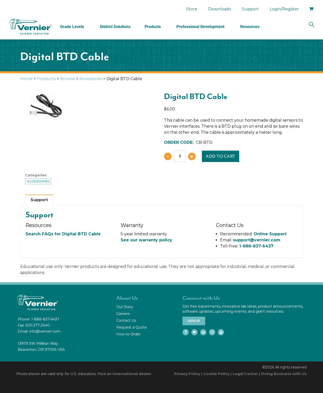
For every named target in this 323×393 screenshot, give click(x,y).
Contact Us (126, 320)
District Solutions (115, 26)
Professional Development (200, 26)
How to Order (128, 334)
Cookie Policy (216, 374)
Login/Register (284, 9)
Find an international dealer (124, 374)
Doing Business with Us (284, 374)
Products (153, 26)
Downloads (219, 9)
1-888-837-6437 (256, 246)
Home (26, 78)
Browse (67, 78)
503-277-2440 (37, 325)
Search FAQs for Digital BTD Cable (63, 234)
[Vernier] (30, 26)
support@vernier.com (256, 240)
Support (250, 9)
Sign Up (194, 321)
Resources (249, 26)
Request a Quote (131, 327)
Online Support (270, 234)
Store (191, 9)
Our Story (124, 307)
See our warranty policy (146, 240)
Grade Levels (72, 26)
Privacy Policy (187, 374)
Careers (123, 313)
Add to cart (220, 156)
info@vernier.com (45, 331)
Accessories (90, 78)
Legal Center (245, 374)
